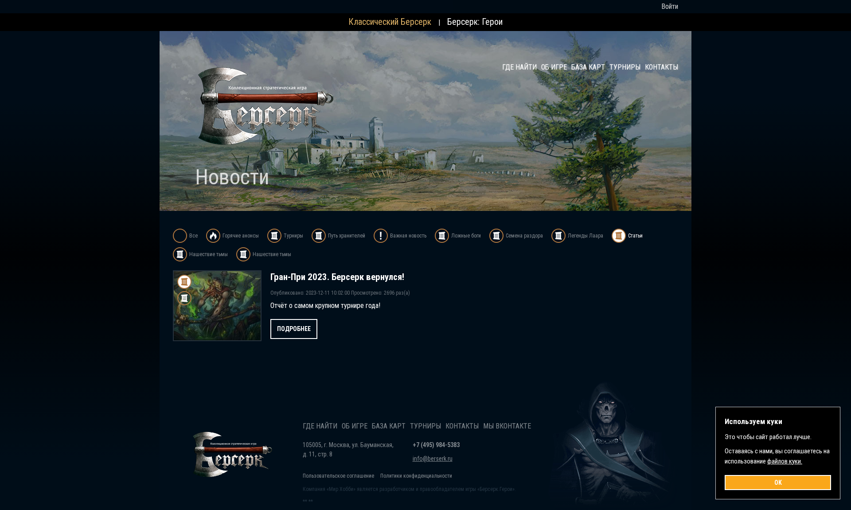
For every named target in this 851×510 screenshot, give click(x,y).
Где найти (519, 67)
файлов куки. (784, 461)
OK (778, 482)
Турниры (624, 67)
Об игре (554, 67)
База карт (588, 67)
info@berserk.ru (433, 458)
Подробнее (294, 328)
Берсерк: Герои (475, 21)
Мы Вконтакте (507, 426)
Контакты (661, 67)
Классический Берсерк (389, 21)
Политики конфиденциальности (416, 476)
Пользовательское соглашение (338, 476)
